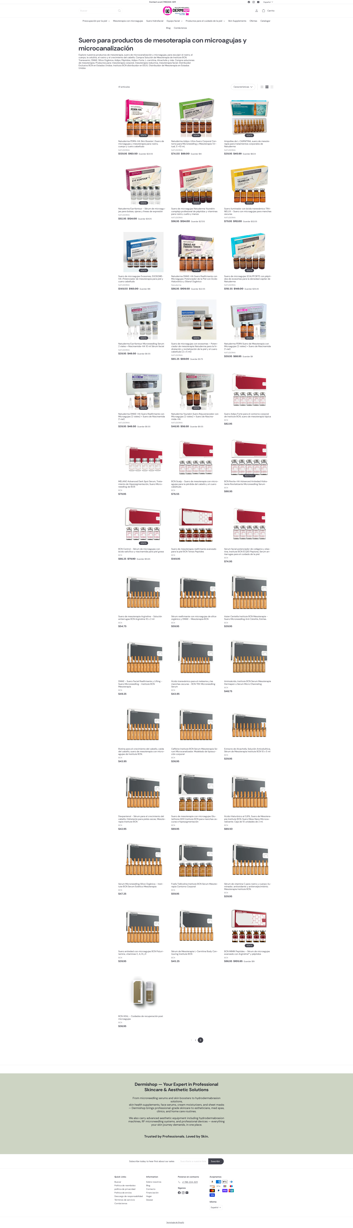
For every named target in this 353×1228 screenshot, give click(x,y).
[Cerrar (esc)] (217, 557)
